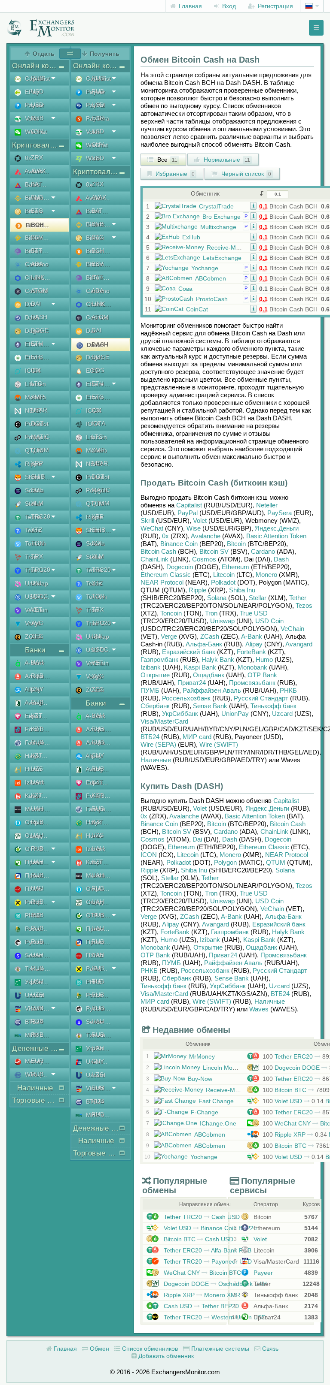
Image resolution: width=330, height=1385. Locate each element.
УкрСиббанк (180, 713)
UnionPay (235, 713)
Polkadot (223, 582)
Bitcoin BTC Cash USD (197, 1239)
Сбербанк (155, 705)
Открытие (155, 675)
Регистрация (274, 6)
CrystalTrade (216, 206)
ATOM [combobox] (39, 290)
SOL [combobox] (37, 489)
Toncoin (171, 613)
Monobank (252, 667)
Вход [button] (228, 6)
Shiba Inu (242, 590)
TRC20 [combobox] (40, 516)
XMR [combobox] (37, 396)
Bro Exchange (221, 216)
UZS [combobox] (37, 768)
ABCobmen (210, 278)
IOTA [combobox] (98, 423)
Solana (216, 597)
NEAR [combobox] (39, 410)
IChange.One (218, 1123)
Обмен (98, 1348)
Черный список (245, 173)
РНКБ (288, 690)
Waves (259, 1009)
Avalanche (205, 536)
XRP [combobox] (37, 463)
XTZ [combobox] (37, 529)
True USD (254, 613)
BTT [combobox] (37, 250)
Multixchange (218, 226)
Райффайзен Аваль (212, 690)
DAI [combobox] (36, 303)
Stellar (257, 597)
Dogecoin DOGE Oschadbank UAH (214, 1283)
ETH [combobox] (37, 343)
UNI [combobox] (36, 582)
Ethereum (235, 566)
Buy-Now (200, 1078)
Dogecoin (179, 566)
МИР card (197, 736)
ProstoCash (212, 299)
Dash (281, 559)
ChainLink (154, 559)
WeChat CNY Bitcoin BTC (201, 1272)
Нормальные (226, 159)
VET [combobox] (37, 609)
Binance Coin (179, 543)
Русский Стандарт (261, 698)
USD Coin (269, 621)
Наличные (156, 759)
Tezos (304, 605)
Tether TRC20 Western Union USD (214, 1317)
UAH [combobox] (37, 662)
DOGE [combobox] (40, 330)
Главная (189, 6)
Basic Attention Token (276, 536)
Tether (297, 597)
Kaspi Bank (200, 667)
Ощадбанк (208, 675)
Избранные (174, 173)
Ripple (197, 590)
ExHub (191, 237)
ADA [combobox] (37, 263)
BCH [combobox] (37, 224)
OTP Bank (262, 675)
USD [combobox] (37, 91)
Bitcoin (236, 543)
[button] (253, 205)
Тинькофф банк (273, 705)
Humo (264, 659)
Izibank (151, 667)
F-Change (204, 1112)
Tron (211, 613)
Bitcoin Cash (158, 551)
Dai (197, 839)
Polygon (225, 862)
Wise (193, 528)
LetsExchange (222, 257)
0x (165, 536)
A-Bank (251, 636)
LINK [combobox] (37, 277)
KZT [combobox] (37, 715)
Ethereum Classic (166, 574)
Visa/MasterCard (164, 721)
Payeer (262, 1272)
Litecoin (224, 574)
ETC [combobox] (37, 356)
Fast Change (216, 1101)
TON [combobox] (37, 543)
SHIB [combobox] (38, 476)
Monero (266, 574)
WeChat (152, 528)
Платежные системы (219, 1348)
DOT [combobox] (37, 423)
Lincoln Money (222, 1067)
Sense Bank (210, 705)
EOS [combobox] (98, 370)
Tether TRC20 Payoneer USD (207, 1261)
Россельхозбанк (186, 698)
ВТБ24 (150, 736)
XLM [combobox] (37, 503)
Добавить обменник (165, 1355)
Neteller (267, 505)
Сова (185, 288)
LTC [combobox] (36, 383)
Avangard (298, 644)
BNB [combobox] (37, 197)
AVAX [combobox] (38, 170)
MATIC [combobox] (40, 436)
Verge (169, 636)
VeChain (292, 628)
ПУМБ (150, 690)
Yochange (204, 268)
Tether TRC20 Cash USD (201, 1216)
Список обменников (149, 1348)
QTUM (275, 862)
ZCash (209, 636)
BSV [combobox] (37, 237)
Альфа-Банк (204, 644)
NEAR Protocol (162, 582)
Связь (269, 1348)
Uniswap (222, 621)
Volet (200, 520)
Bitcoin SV (214, 551)
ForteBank (251, 651)
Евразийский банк (188, 651)
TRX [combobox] (37, 556)
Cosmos (204, 559)
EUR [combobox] (37, 1060)
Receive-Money (228, 247)
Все (166, 159)
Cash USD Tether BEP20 (200, 1306)
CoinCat (197, 309)
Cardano (263, 551)
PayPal (187, 512)
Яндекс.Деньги (277, 528)
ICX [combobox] (36, 370)
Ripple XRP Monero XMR (201, 1294)
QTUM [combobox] (40, 450)
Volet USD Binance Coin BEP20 (209, 1228)
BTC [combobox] (37, 210)
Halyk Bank (218, 659)
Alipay (254, 644)
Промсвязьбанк (252, 682)
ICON (149, 854)
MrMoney (202, 1056)
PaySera (279, 512)
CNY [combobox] (37, 131)
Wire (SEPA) (158, 744)
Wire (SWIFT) (218, 744)
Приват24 (191, 682)
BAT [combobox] (36, 184)
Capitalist (189, 505)
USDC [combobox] (39, 596)
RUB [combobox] (37, 78)
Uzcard (282, 713)
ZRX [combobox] (37, 157)
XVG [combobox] (37, 622)
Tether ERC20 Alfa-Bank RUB (206, 1250)
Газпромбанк (159, 659)
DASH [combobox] (39, 317)
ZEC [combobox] (37, 636)
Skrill (147, 520)
